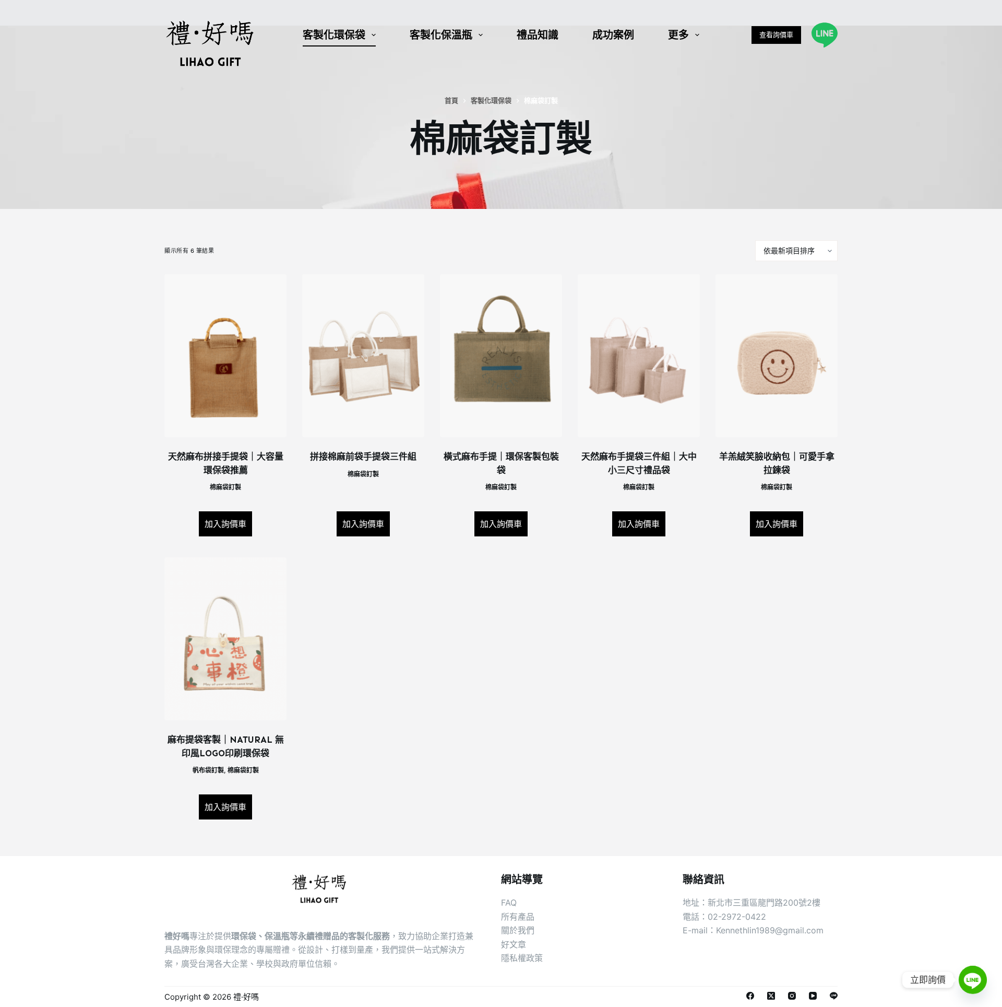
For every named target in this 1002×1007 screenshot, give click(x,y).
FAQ (509, 902)
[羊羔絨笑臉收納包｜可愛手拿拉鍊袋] (776, 355)
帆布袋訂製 (208, 770)
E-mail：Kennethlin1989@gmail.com (753, 930)
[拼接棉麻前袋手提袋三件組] (363, 355)
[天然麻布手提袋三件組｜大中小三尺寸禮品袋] (639, 355)
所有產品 (517, 916)
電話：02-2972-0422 (724, 916)
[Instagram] (792, 996)
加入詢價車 (225, 524)
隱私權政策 (522, 958)
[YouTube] (813, 996)
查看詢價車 (776, 34)
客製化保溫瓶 (441, 35)
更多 (678, 35)
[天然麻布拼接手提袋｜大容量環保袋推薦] (225, 355)
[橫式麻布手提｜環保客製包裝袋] (501, 355)
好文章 (513, 944)
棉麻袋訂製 (225, 487)
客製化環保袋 (334, 35)
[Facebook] (750, 996)
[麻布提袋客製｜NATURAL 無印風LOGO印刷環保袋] (225, 638)
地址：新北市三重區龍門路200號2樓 (751, 902)
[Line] (825, 35)
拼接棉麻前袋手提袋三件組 (363, 456)
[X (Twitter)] (771, 996)
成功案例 (613, 35)
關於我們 (517, 930)
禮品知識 (537, 35)
